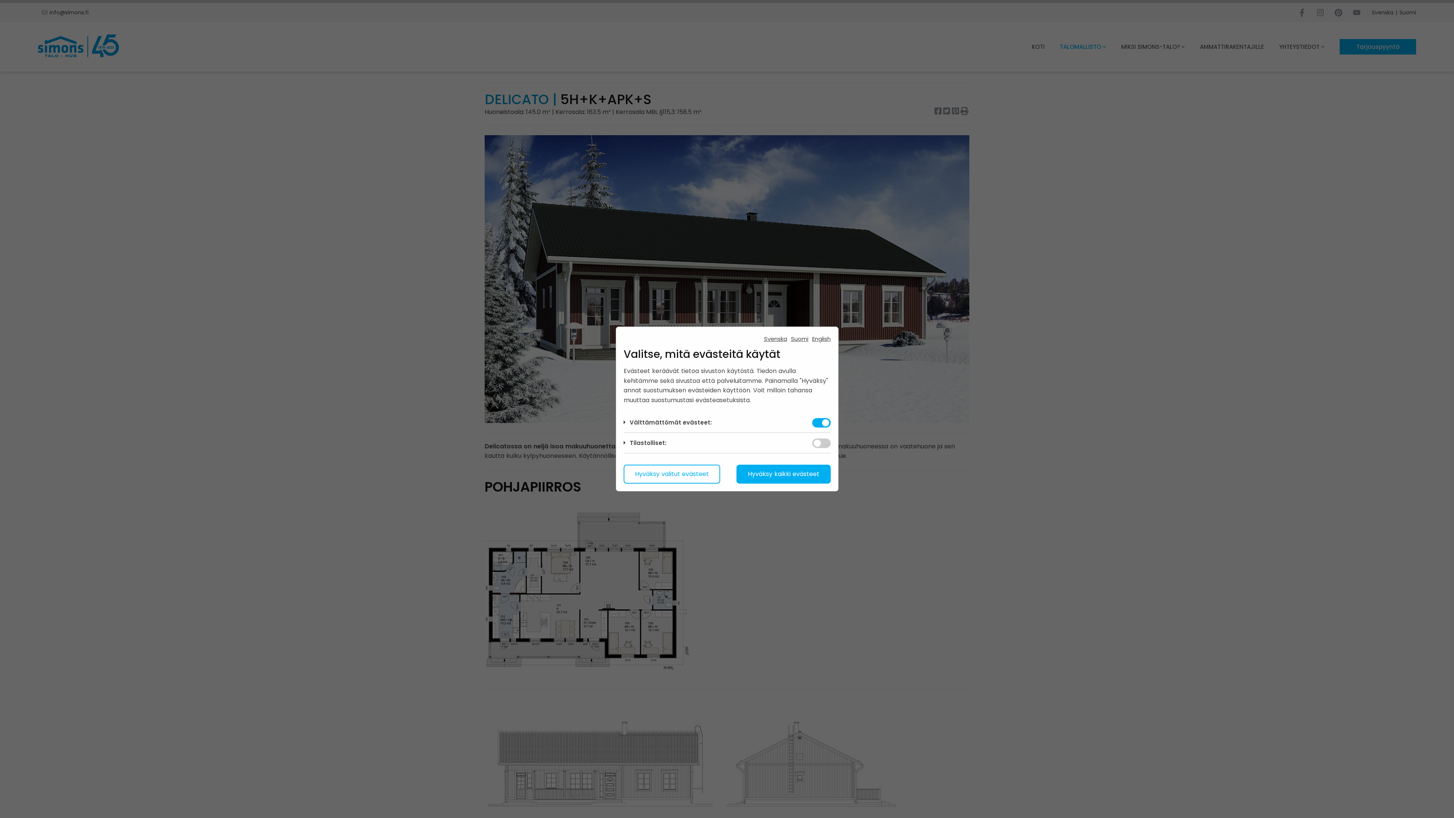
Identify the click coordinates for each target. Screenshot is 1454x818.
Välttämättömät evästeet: (671, 422)
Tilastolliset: (648, 443)
